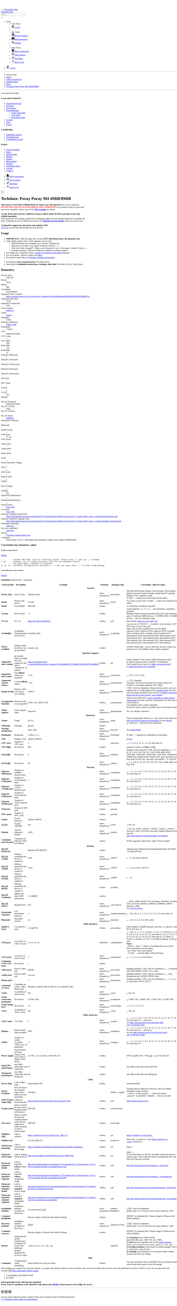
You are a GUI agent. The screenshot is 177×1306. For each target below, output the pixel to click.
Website (9, 164)
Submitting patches (14, 135)
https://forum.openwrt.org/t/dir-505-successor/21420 (49, 1101)
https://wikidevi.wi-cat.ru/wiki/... (140, 1135)
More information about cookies (25, 1271)
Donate (9, 159)
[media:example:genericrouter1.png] (18, 535)
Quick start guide (18, 113)
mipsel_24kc (11, 324)
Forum (9, 124)
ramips (9, 315)
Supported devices (13, 103)
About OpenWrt (12, 150)
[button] (8, 21)
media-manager (165, 1242)
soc (131, 739)
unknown (10, 310)
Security (9, 120)
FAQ (8, 122)
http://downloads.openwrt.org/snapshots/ (143, 720)
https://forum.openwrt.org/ (137, 1101)
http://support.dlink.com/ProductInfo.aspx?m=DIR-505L (51, 1155)
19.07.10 (4, 228)
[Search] (2, 17)
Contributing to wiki (14, 139)
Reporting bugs (12, 137)
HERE (56, 1284)
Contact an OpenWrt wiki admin (48, 253)
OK (10, 1271)
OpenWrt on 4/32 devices (54, 221)
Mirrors (9, 157)
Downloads (11, 108)
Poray (8, 84)
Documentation (12, 110)
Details (4, 555)
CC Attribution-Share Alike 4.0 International (19, 1299)
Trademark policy (13, 166)
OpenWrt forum (161, 690)
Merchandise (11, 161)
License (9, 168)
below (39, 255)
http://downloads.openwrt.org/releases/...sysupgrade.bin (149, 1176)
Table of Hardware (14, 79)
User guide (15, 115)
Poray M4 (10, 507)
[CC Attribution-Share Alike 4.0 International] (6, 1292)
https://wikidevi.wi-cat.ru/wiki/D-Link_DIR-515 (47, 1135)
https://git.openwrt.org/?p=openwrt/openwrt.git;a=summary (149, 665)
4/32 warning (40, 209)
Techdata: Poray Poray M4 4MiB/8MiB (22, 86)
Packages (10, 106)
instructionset (135, 730)
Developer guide (18, 117)
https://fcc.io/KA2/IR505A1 (39, 621)
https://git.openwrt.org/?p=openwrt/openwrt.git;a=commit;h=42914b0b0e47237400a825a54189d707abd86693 (63, 663)
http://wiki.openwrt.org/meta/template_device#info (147, 836)
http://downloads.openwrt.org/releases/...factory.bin (147, 1165)
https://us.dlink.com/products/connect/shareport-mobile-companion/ (55, 1147)
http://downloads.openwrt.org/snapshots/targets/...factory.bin (151, 1187)
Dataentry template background (42, 257)
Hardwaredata (12, 82)
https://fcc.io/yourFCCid (147, 621)
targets (169, 720)
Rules (8, 152)
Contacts (9, 171)
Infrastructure (11, 154)
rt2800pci (10, 418)
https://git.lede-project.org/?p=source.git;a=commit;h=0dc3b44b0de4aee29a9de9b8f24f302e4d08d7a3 (48, 296)
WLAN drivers (136, 908)
